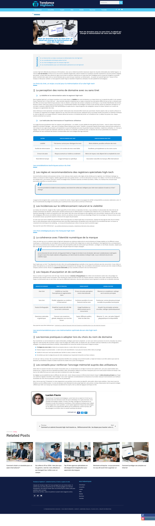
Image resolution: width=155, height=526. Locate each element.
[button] (78, 376)
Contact (77, 472)
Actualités (51, 10)
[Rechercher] (121, 2)
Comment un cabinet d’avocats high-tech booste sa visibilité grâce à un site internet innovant (80, 288)
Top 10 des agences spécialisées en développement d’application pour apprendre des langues (76, 431)
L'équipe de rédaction (105, 472)
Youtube (104, 10)
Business (92, 10)
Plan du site (94, 472)
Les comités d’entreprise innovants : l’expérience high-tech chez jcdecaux (74, 210)
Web (71, 10)
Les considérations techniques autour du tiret (54, 60)
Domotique (38, 10)
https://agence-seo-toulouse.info (55, 104)
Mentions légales (85, 472)
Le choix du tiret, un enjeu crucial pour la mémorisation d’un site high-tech (62, 58)
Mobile (81, 10)
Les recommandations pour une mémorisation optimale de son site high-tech (63, 65)
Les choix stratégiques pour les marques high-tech (55, 62)
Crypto (62, 10)
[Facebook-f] (116, 9)
